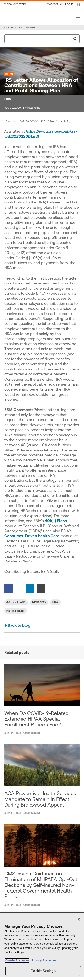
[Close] (79, 919)
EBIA (7, 99)
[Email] (41, 588)
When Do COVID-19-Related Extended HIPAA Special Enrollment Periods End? (36, 719)
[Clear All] (66, 39)
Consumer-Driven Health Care (31, 536)
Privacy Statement (43, 960)
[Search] (75, 39)
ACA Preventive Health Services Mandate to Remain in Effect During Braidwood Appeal (40, 799)
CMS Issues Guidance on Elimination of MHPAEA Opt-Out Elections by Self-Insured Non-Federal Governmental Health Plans (40, 885)
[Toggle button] (78, 16)
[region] (42, 945)
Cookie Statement (17, 960)
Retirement (15, 610)
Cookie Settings (43, 971)
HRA (55, 602)
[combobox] (42, 38)
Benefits (9, 74)
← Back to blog (17, 625)
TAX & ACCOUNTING (20, 27)
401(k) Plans (56, 520)
